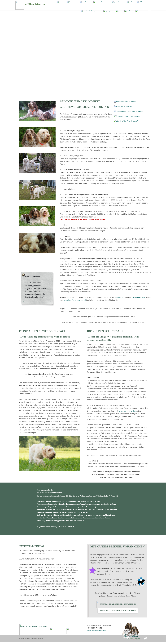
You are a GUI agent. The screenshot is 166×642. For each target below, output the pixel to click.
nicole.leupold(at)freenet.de (96, 630)
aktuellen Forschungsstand (75, 300)
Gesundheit (119, 297)
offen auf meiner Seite (128, 411)
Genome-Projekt (138, 297)
